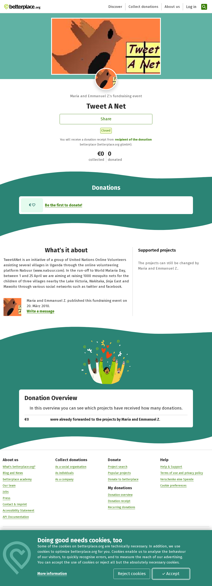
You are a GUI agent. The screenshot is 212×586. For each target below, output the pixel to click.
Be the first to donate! (63, 205)
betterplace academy (17, 479)
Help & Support (171, 467)
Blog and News (13, 473)
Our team (9, 485)
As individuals (64, 473)
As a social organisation (70, 467)
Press (6, 498)
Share (106, 118)
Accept (172, 573)
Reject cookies (132, 573)
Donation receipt (119, 501)
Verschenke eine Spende (177, 479)
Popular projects (119, 473)
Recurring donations (121, 507)
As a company (64, 479)
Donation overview (120, 495)
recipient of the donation (133, 139)
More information (52, 574)
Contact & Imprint (15, 504)
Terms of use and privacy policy (181, 473)
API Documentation (16, 517)
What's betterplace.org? (19, 467)
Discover (115, 7)
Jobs (6, 492)
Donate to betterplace (123, 479)
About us (172, 7)
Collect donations (143, 7)
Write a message (40, 311)
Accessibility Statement (18, 510)
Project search (117, 467)
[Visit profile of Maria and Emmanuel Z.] (106, 79)
